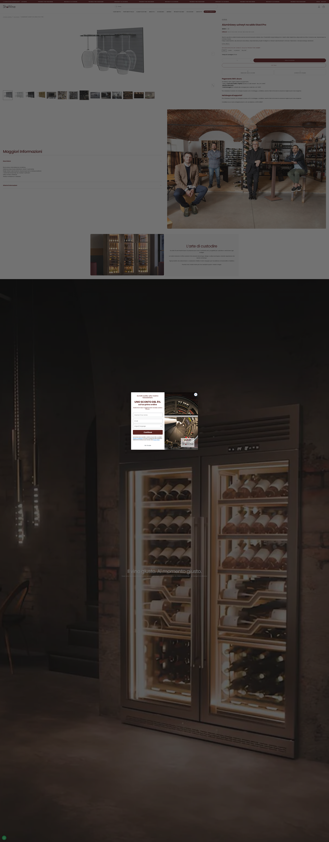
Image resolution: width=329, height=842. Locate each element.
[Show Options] (161, 426)
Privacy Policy (156, 439)
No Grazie (148, 445)
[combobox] (147, 426)
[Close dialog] (195, 394)
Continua (148, 432)
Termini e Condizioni (137, 438)
